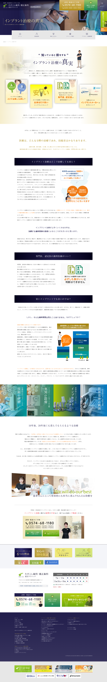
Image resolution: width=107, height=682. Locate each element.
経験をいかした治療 (19, 641)
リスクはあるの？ (45, 627)
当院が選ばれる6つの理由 (20, 633)
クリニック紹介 (70, 36)
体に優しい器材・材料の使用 (20, 638)
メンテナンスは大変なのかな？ (47, 625)
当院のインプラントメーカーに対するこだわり (24, 649)
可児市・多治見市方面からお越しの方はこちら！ (31, 585)
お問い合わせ (91, 6)
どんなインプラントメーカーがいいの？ (49, 631)
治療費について (71, 622)
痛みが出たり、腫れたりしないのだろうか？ (50, 621)
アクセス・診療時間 (87, 36)
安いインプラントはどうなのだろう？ (49, 619)
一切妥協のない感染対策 (19, 643)
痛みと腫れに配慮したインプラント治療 (22, 635)
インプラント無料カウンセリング (52, 533)
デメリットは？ (45, 630)
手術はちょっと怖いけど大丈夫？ (48, 628)
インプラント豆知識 (72, 629)
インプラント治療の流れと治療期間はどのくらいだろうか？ (53, 624)
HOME (4, 41)
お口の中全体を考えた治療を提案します (22, 648)
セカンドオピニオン (72, 619)
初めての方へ (53, 36)
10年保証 (17, 651)
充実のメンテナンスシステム (20, 652)
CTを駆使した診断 (18, 637)
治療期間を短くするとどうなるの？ (48, 638)
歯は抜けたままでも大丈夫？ (47, 639)
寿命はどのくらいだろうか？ (47, 622)
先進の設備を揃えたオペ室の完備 (21, 640)
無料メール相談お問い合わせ (35, 533)
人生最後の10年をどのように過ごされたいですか (77, 624)
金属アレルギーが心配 (46, 636)
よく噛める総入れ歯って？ (47, 641)
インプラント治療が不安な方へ (74, 621)
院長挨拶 (37, 36)
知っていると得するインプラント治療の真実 (23, 630)
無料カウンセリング (19, 625)
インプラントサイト (35, 7)
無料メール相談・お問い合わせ (21, 627)
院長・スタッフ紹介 (19, 619)
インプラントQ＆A (72, 627)
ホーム (20, 36)
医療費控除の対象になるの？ (47, 633)
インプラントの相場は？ (46, 635)
